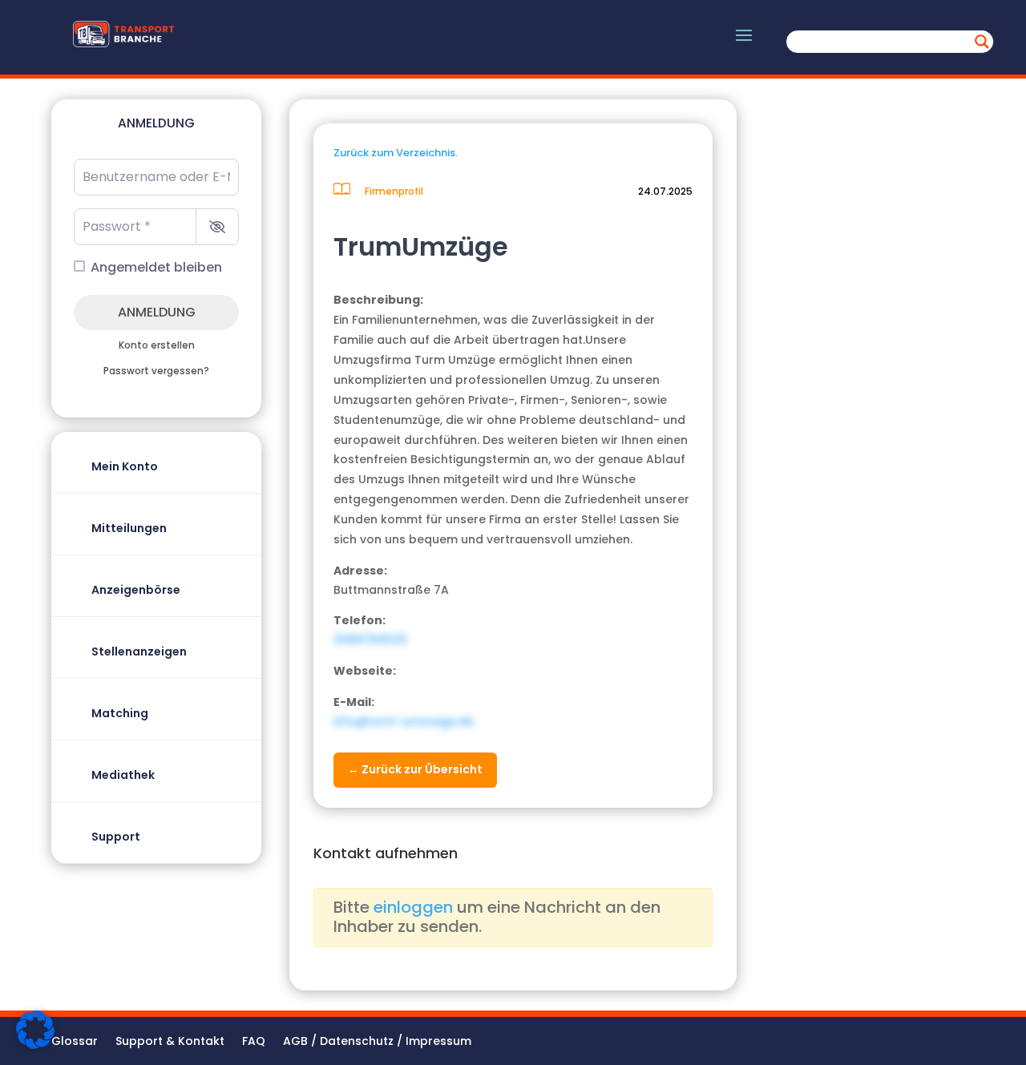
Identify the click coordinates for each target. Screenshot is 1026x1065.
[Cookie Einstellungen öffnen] (35, 1045)
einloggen (413, 907)
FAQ (253, 1042)
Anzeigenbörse (135, 590)
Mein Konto (124, 466)
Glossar (74, 1042)
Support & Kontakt (169, 1042)
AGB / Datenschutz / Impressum (377, 1042)
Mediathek (123, 775)
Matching (119, 713)
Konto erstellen (157, 345)
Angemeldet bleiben (156, 267)
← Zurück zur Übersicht (415, 769)
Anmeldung (157, 312)
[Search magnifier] (982, 41)
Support (115, 837)
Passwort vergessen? (156, 371)
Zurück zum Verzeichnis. (395, 152)
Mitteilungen (129, 528)
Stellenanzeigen (139, 651)
